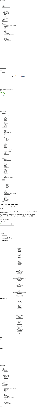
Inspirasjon (3, 135)
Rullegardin (5, 9)
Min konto (19, 321)
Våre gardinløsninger (5, 21)
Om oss (3, 156)
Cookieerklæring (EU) (19, 295)
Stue (6, 138)
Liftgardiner (5, 17)
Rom (4, 29)
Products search (2, 69)
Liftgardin (19, 262)
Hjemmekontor (8, 142)
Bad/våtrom (7, 186)
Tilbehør (3, 20)
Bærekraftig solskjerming (8, 151)
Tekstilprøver (6, 11)
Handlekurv (19, 322)
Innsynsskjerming (6, 33)
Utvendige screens (6, 121)
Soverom (7, 139)
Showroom (5, 32)
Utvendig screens (6, 13)
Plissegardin (6, 116)
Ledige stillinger (19, 330)
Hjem (3, 5)
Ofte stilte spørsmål (7, 35)
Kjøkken (7, 140)
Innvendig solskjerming (5, 7)
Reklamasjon (6, 37)
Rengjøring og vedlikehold (8, 149)
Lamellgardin (6, 117)
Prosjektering (19, 302)
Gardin (19, 251)
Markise (5, 14)
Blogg (5, 31)
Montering (3, 23)
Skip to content (2, 0)
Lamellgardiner (6, 128)
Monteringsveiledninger (19, 282)
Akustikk (3, 19)
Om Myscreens (6, 26)
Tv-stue (7, 187)
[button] (18, 76)
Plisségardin (6, 173)
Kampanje (3, 6)
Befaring (3, 134)
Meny (1, 341)
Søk (1, 344)
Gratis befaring (4, 22)
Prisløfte (5, 28)
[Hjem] (0, 335)
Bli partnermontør (19, 307)
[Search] (1, 70)
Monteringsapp (19, 279)
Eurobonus (5, 30)
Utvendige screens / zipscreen (8, 132)
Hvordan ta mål (4, 127)
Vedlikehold (19, 317)
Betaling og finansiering (7, 36)
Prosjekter (5, 152)
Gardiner (5, 16)
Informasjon (4, 136)
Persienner (5, 130)
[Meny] (0, 339)
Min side (1, 348)
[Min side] (0, 346)
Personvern (5, 38)
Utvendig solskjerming (5, 12)
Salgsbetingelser (6, 39)
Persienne (5, 10)
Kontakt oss (5, 27)
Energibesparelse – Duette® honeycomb (10, 25)
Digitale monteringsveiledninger (9, 34)
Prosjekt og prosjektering (7, 40)
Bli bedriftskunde (6, 154)
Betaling (5, 145)
